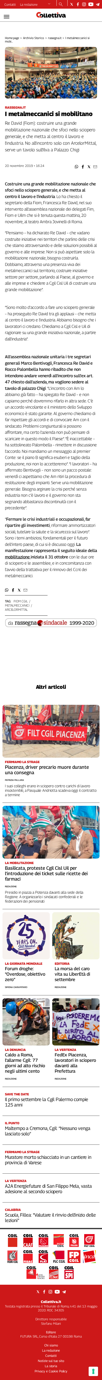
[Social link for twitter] (72, 4)
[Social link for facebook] (78, 4)
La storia (51, 1366)
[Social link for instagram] (84, 4)
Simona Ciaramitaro (16, 987)
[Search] (61, 4)
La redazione (29, 4)
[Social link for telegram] (98, 4)
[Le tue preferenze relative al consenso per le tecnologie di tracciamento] (93, 1371)
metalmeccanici (17, 605)
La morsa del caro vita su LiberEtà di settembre (72, 974)
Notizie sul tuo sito (51, 1361)
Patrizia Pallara (14, 780)
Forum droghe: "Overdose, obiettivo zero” (25, 974)
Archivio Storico (33, 38)
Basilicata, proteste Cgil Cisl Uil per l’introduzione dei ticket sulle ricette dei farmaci (46, 873)
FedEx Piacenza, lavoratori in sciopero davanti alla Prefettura (75, 1063)
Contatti (10, 4)
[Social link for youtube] (90, 4)
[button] (76, 167)
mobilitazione (17, 556)
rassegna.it (55, 38)
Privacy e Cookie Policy (51, 1371)
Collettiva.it (51, 1302)
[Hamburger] (6, 17)
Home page (12, 38)
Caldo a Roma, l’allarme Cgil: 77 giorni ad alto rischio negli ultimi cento (25, 1063)
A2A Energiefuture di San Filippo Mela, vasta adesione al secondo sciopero (48, 1188)
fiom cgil (21, 601)
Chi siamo (51, 1345)
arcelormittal (16, 609)
